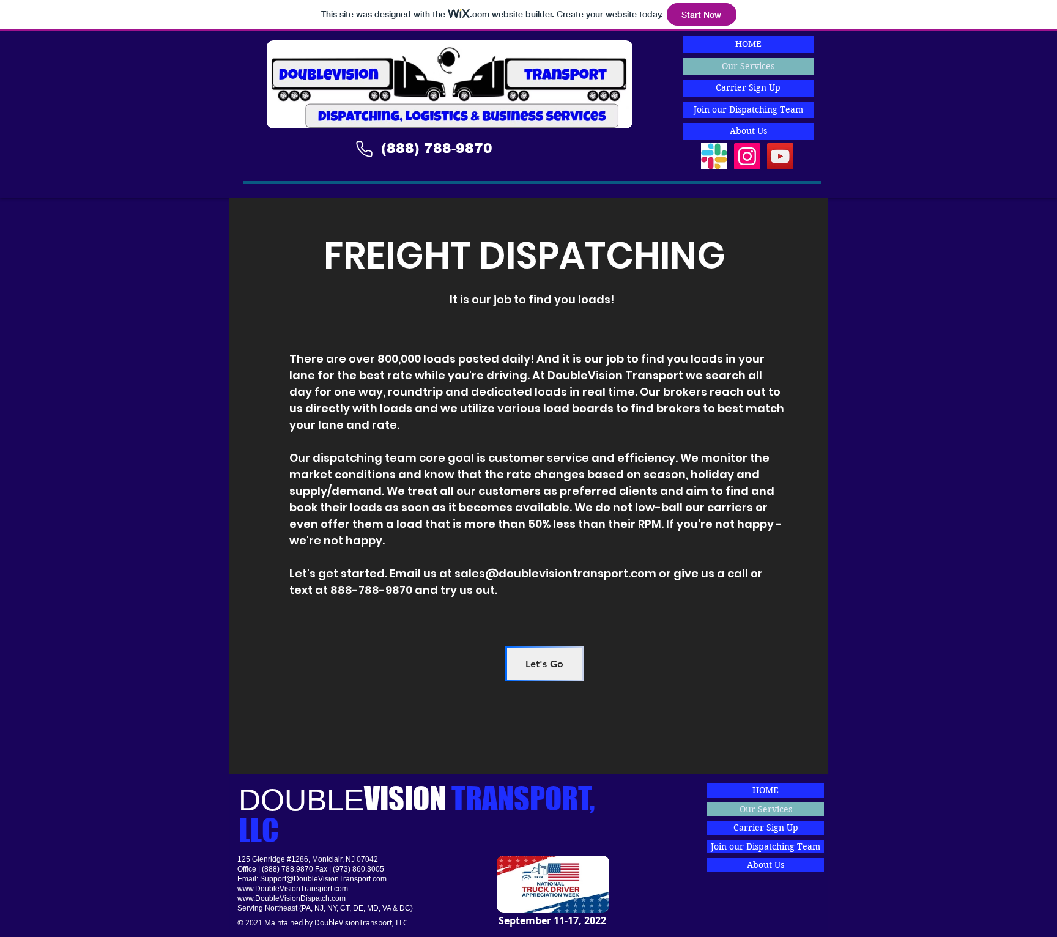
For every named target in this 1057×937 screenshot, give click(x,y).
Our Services (748, 66)
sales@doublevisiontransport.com (555, 573)
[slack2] (714, 156)
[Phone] (364, 148)
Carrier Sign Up (748, 87)
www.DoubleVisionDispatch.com (291, 898)
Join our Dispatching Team (748, 109)
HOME (748, 44)
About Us (748, 130)
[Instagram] (747, 156)
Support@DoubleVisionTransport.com (323, 879)
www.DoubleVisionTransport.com (292, 888)
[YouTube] (780, 156)
